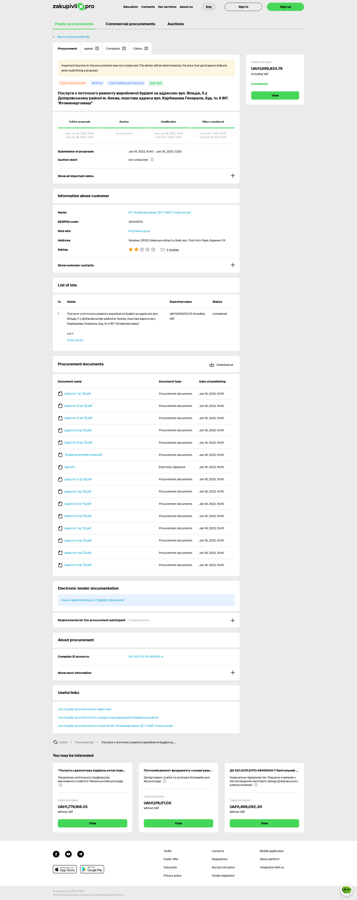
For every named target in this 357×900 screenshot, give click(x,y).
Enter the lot (75, 340)
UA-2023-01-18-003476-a (146, 656)
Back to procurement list (73, 37)
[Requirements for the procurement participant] (146, 620)
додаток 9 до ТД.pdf (77, 552)
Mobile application (272, 851)
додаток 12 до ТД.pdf (78, 418)
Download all (224, 365)
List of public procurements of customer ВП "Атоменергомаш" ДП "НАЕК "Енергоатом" (115, 726)
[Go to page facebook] (56, 853)
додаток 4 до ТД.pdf (77, 540)
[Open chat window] (346, 889)
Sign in (243, 7)
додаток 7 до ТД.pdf (77, 528)
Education (130, 7)
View (275, 95)
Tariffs (167, 851)
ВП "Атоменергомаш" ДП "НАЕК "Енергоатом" (160, 212)
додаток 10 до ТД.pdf (78, 442)
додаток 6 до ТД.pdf (77, 430)
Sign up (285, 7)
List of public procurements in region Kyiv (84, 709)
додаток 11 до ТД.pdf (78, 479)
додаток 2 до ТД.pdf (77, 503)
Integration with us (272, 867)
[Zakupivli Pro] (73, 6)
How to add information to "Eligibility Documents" (93, 600)
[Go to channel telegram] (80, 853)
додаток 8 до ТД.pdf (77, 516)
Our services (167, 7)
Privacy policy (173, 875)
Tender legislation (223, 875)
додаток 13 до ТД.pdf (78, 406)
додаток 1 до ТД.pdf (77, 393)
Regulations (219, 859)
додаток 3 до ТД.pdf (77, 491)
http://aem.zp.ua (139, 231)
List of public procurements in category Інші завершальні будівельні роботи (108, 717)
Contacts (148, 7)
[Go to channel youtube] (68, 853)
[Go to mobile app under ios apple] (65, 869)
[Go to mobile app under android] (92, 869)
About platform (270, 859)
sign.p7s (69, 467)
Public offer (171, 859)
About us (186, 7)
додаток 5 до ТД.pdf (77, 565)
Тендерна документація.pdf (83, 455)
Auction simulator (223, 867)
